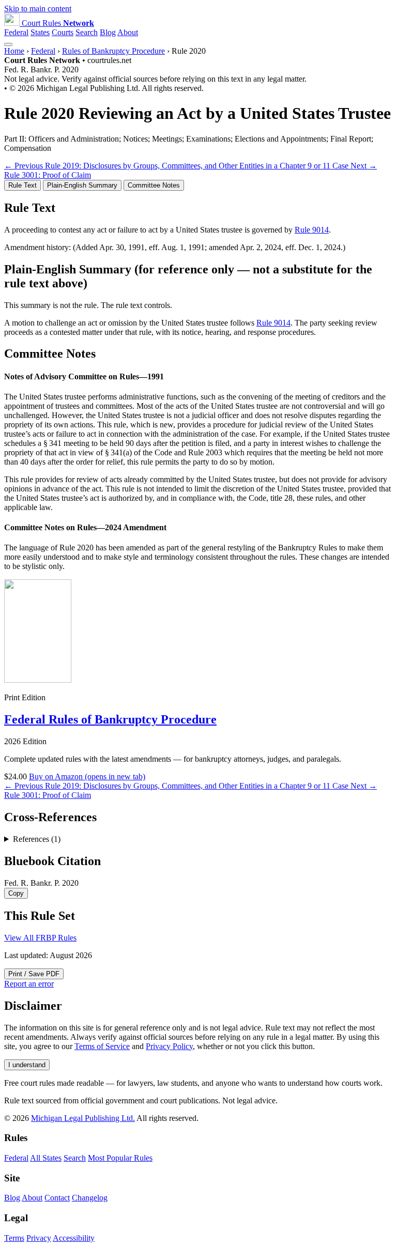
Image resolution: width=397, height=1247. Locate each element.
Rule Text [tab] (22, 185)
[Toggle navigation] (8, 44)
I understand (26, 1065)
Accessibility (74, 1238)
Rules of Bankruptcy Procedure (113, 51)
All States (46, 1157)
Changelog (90, 1197)
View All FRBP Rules (40, 937)
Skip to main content (37, 8)
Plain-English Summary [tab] (82, 185)
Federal (16, 32)
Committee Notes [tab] (154, 185)
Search (86, 32)
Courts (62, 32)
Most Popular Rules (120, 1157)
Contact (57, 1197)
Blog (108, 32)
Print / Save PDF (33, 974)
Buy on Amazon (87, 776)
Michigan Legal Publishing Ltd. (83, 1118)
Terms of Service (102, 1046)
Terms (14, 1238)
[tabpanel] (198, 226)
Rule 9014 (312, 229)
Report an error (29, 983)
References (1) (36, 839)
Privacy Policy (169, 1046)
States (40, 32)
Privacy (38, 1238)
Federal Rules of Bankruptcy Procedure (110, 719)
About (127, 32)
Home (14, 51)
